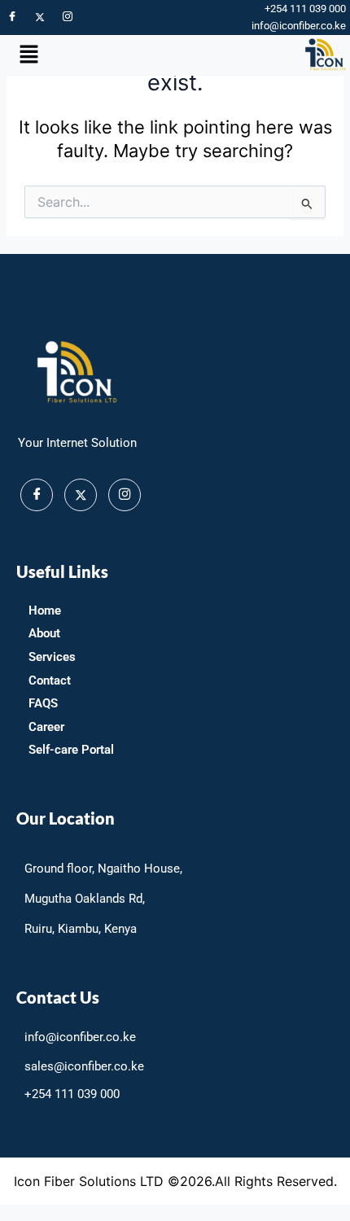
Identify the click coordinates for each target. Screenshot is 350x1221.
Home (44, 610)
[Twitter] (40, 17)
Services (52, 657)
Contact (49, 680)
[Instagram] (67, 17)
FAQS (43, 703)
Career (46, 727)
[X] (80, 495)
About (44, 633)
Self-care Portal (71, 749)
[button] (28, 54)
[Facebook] (12, 17)
